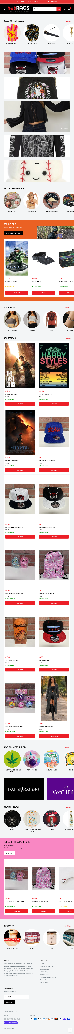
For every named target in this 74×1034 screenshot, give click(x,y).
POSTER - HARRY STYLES (45, 394)
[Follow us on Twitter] (8, 1019)
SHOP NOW (9, 853)
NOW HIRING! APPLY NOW (47, 966)
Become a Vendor (45, 969)
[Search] (58, 9)
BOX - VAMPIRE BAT (37, 281)
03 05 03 (40, 729)
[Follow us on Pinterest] (15, 1019)
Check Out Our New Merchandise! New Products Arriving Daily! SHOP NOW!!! (37, 1)
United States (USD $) (9, 1011)
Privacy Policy (44, 972)
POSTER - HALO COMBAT (11, 281)
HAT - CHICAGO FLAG (44, 660)
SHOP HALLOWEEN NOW (13, 233)
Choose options (54, 736)
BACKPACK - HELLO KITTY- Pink (47, 593)
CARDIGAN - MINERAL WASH (46, 726)
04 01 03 (40, 596)
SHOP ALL (68, 307)
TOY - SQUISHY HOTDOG (11, 660)
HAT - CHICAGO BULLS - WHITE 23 (14, 527)
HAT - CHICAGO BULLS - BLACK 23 (47, 527)
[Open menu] (4, 9)
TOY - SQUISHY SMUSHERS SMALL (14, 726)
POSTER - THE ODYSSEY (11, 461)
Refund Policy (44, 982)
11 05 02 (40, 463)
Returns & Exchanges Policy (48, 977)
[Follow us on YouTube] (18, 1019)
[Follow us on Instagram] (11, 1019)
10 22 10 (7, 284)
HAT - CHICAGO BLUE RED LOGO (47, 461)
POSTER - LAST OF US (11, 394)
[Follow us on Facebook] (5, 1019)
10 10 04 (7, 596)
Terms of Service (45, 980)
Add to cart (17, 292)
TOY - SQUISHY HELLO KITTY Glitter (14, 593)
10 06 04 (33, 284)
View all (68, 21)
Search (42, 963)
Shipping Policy (44, 974)
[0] (69, 9)
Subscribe (9, 1002)
